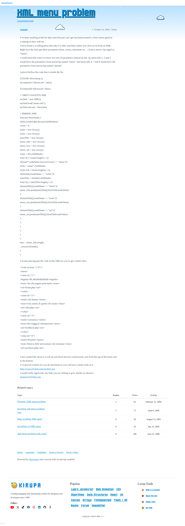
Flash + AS (120, 500)
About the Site (151, 496)
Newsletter (98, 505)
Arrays (87, 500)
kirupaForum (6, 3)
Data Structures (97, 494)
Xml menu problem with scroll (31, 433)
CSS (118, 489)
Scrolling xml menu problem (31, 409)
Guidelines (41, 452)
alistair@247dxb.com (30, 377)
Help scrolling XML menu (29, 419)
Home (20, 452)
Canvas (75, 500)
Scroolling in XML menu (29, 426)
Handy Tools (150, 502)
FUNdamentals (102, 500)
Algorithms (77, 494)
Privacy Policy (72, 452)
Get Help (149, 508)
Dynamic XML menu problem (31, 401)
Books (74, 505)
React (113, 494)
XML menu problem (56, 13)
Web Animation (105, 489)
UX (121, 494)
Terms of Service (56, 452)
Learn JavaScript (82, 489)
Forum (85, 505)
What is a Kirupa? (153, 490)
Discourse (34, 459)
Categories (29, 452)
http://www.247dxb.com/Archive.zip (37, 369)
